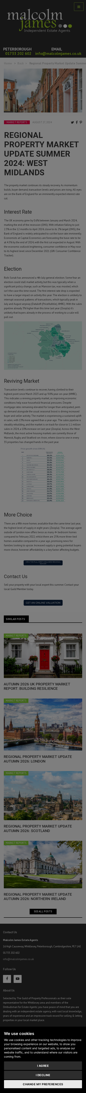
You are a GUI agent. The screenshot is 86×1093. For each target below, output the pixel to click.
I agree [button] (43, 1065)
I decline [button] (43, 1075)
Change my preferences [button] (43, 1084)
